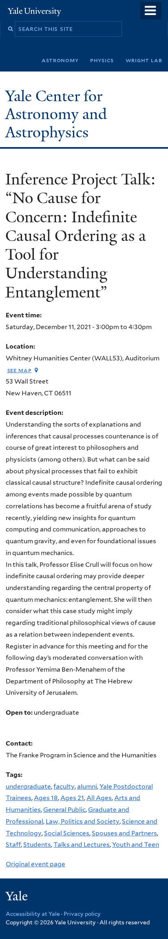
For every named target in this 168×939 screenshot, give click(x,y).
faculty (64, 786)
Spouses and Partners (124, 833)
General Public (64, 809)
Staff (13, 844)
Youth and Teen (135, 844)
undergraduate (28, 786)
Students (37, 844)
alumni (87, 786)
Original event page (35, 864)
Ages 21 (72, 798)
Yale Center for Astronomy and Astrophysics (56, 114)
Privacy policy (82, 914)
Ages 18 (46, 798)
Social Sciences (66, 833)
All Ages (99, 798)
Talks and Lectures (81, 844)
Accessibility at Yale (33, 914)
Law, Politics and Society (82, 821)
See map (19, 369)
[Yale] (17, 897)
